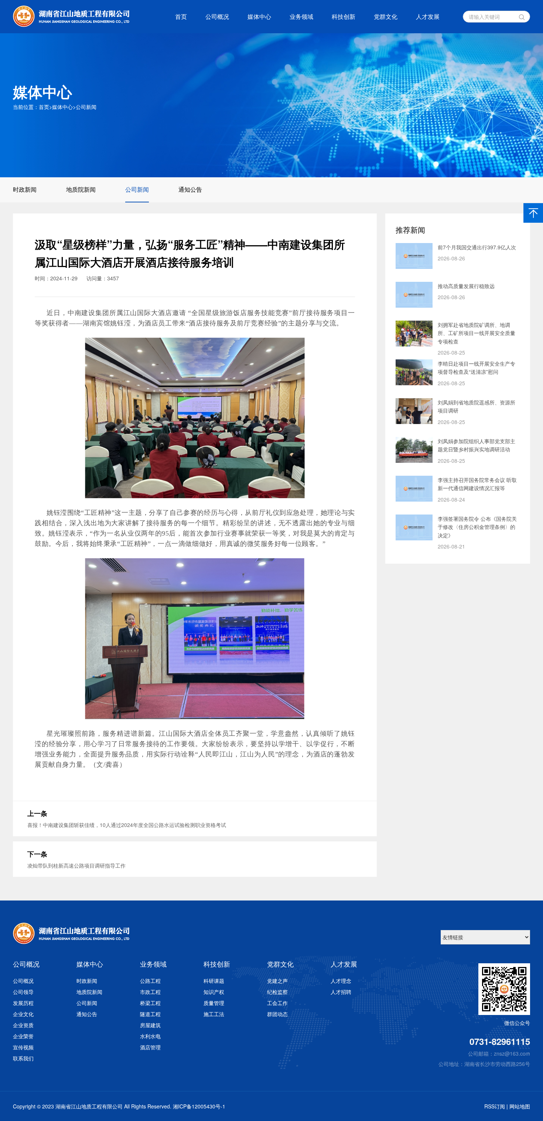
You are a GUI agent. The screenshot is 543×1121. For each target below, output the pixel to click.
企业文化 (23, 1014)
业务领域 (301, 16)
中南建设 (81, 313)
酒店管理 (150, 1047)
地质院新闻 (81, 189)
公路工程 (150, 980)
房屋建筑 (150, 1025)
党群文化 (385, 16)
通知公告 (190, 189)
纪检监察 (277, 991)
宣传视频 (23, 1047)
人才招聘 (341, 991)
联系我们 (23, 1058)
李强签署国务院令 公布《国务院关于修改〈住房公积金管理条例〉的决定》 (477, 527)
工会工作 (277, 1002)
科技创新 (343, 16)
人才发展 (428, 16)
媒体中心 (259, 16)
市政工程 (150, 991)
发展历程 (23, 1002)
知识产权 (214, 991)
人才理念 (341, 980)
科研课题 (214, 980)
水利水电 (150, 1036)
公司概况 (217, 16)
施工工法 (214, 1014)
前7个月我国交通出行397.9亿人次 (477, 247)
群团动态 (277, 1014)
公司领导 (23, 991)
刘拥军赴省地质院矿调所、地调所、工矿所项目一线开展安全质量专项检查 (476, 333)
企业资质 (23, 1025)
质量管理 (214, 1002)
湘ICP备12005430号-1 (199, 1106)
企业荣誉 (23, 1036)
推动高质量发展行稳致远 (466, 286)
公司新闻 (86, 106)
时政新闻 (25, 189)
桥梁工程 (150, 1002)
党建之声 (277, 980)
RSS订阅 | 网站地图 (507, 1106)
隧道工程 (150, 1014)
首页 (181, 16)
